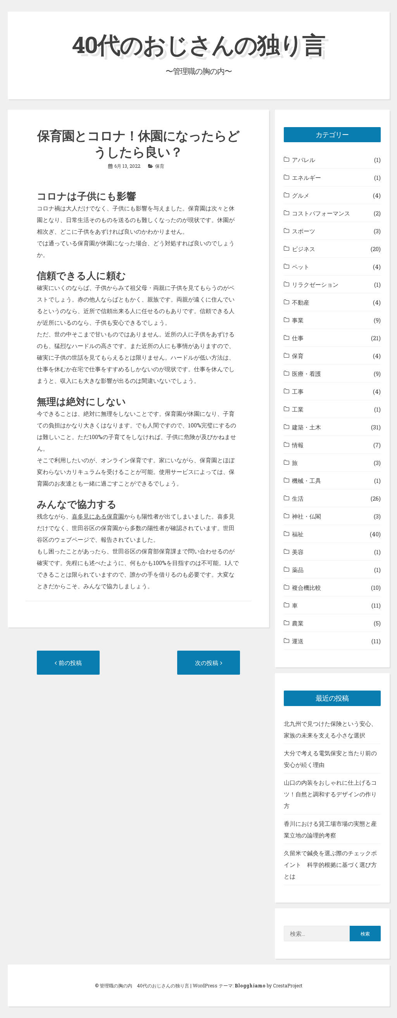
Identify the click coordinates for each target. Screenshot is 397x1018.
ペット (300, 266)
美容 (298, 552)
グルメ (300, 195)
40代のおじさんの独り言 (198, 44)
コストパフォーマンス (321, 213)
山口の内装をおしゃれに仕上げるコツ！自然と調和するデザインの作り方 (330, 794)
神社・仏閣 (306, 516)
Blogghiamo (250, 985)
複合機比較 (306, 587)
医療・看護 (306, 373)
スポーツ (303, 231)
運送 (298, 641)
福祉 (298, 534)
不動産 (300, 302)
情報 (298, 445)
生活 (298, 498)
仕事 (298, 338)
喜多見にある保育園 (98, 516)
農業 (298, 623)
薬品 (298, 570)
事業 (298, 320)
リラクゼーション (315, 284)
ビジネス (303, 249)
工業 (298, 409)
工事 (298, 391)
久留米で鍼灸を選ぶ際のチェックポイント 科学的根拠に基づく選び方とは (330, 864)
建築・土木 (306, 427)
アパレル (303, 160)
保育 (159, 166)
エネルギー (306, 177)
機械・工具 (306, 480)
